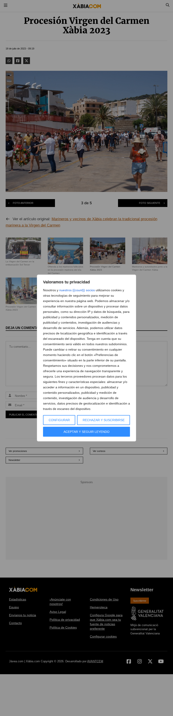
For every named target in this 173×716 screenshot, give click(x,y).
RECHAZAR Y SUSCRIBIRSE (104, 420)
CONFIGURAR (59, 420)
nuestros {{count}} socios (77, 290)
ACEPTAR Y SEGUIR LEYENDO (86, 432)
